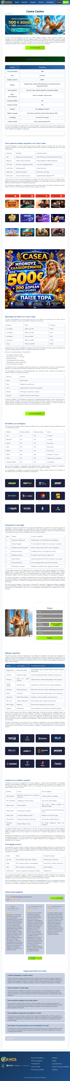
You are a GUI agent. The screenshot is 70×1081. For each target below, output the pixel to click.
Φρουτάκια (57, 196)
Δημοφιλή (11, 196)
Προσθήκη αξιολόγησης (56, 898)
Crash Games (41, 196)
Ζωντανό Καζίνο (26, 196)
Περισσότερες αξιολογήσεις (31, 958)
